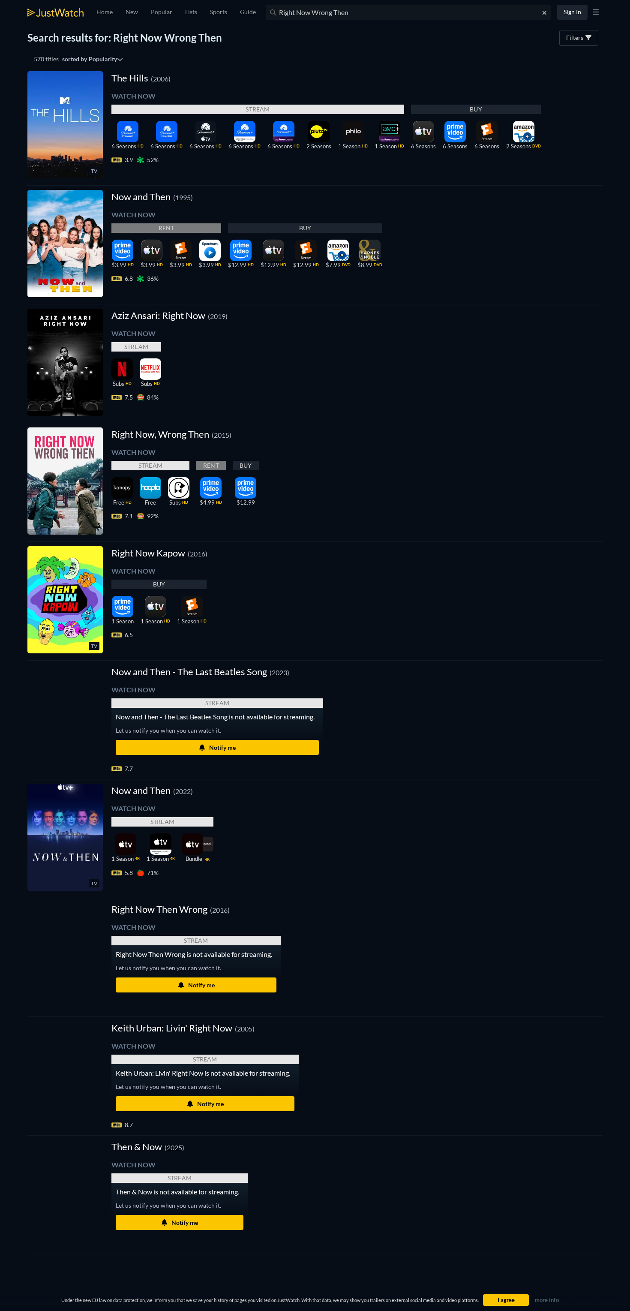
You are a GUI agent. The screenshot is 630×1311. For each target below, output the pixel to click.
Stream (258, 109)
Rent (166, 228)
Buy (476, 109)
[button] (200, 671)
